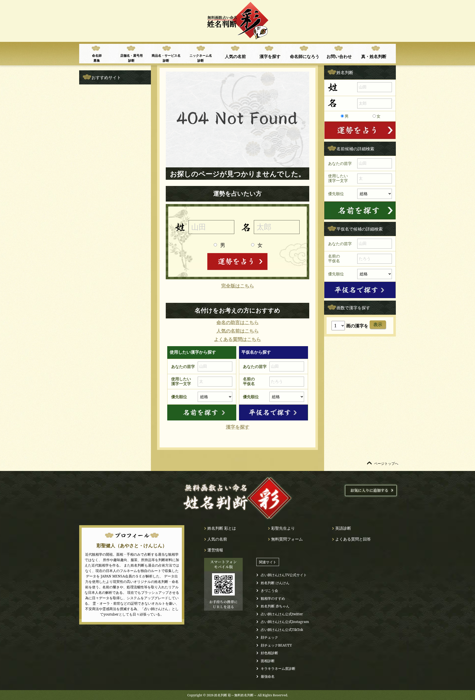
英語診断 (343, 528)
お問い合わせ (339, 56)
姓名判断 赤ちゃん (275, 606)
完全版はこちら (237, 285)
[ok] (201, 413)
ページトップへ (386, 463)
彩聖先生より (283, 528)
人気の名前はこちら (237, 331)
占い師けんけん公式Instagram (285, 621)
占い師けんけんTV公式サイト (284, 574)
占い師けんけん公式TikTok (282, 629)
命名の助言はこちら (237, 322)
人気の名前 (235, 56)
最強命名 (268, 676)
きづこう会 (269, 590)
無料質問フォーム (287, 539)
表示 (377, 324)
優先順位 (179, 397)
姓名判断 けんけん (275, 582)
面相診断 (268, 660)
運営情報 (215, 550)
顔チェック (269, 637)
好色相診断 (269, 652)
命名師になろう (304, 56)
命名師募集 (97, 58)
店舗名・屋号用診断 (131, 58)
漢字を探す (270, 56)
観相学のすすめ (273, 598)
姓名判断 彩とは (221, 528)
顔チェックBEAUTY (276, 645)
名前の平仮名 (249, 381)
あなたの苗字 (183, 366)
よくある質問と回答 (353, 539)
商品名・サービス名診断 (166, 58)
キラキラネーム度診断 (278, 668)
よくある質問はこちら (237, 339)
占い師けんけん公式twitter (282, 614)
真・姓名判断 (373, 56)
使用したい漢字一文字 (181, 381)
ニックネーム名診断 (201, 58)
